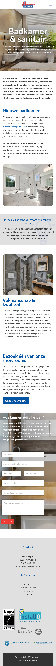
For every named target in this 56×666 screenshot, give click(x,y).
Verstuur (7, 521)
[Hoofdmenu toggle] (50, 5)
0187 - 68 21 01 (28, 563)
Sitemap (28, 594)
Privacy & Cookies (28, 588)
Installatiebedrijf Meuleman (18, 78)
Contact (28, 584)
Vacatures (28, 591)
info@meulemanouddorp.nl (28, 566)
